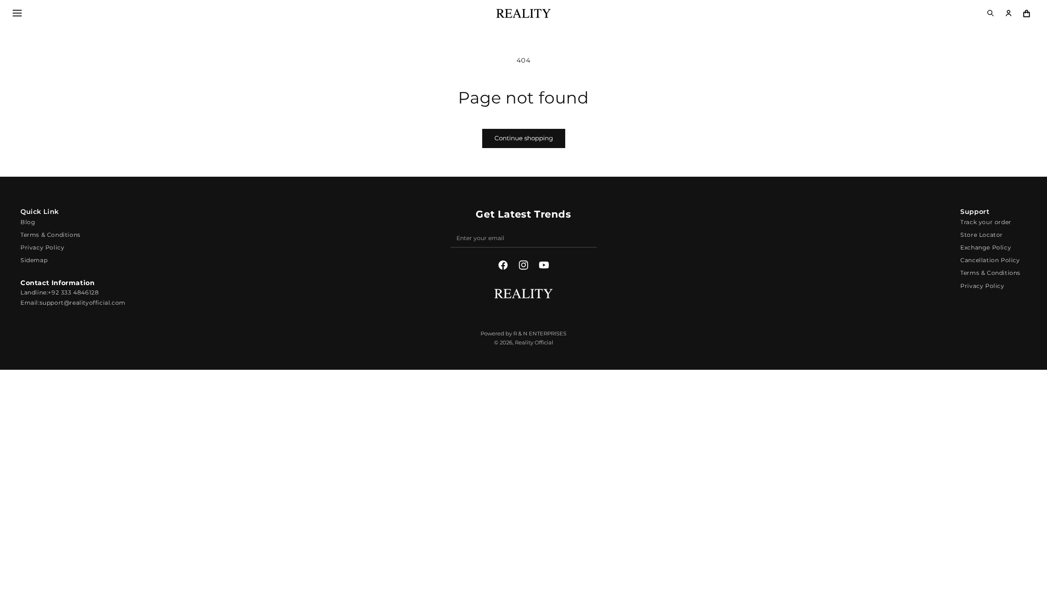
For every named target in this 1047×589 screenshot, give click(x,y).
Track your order (985, 222)
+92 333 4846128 (73, 292)
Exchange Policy (985, 247)
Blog (27, 222)
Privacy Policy (42, 247)
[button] (17, 13)
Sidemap (33, 260)
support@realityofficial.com (83, 302)
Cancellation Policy (990, 260)
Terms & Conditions (50, 234)
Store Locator (981, 234)
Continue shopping (523, 138)
